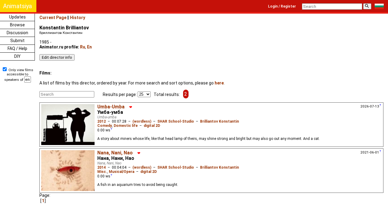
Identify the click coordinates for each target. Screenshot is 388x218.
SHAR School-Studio (175, 121)
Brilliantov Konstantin (219, 121)
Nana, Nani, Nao (115, 153)
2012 (101, 121)
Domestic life (126, 126)
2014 (101, 167)
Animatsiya (17, 6)
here (219, 83)
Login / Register (282, 6)
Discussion (17, 32)
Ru (82, 47)
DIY (17, 56)
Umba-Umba (111, 107)
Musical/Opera (121, 172)
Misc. (102, 172)
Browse (17, 24)
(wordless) (141, 121)
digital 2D (152, 126)
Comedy (104, 126)
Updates (17, 17)
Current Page (52, 17)
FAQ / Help (17, 48)
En (89, 47)
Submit (17, 40)
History (77, 17)
